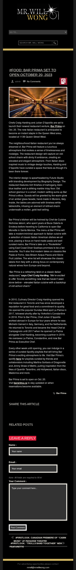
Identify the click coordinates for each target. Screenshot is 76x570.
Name (13, 445)
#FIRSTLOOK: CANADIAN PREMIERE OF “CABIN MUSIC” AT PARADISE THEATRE (40, 539)
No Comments (34, 81)
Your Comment (18, 481)
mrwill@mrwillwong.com (38, 567)
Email (12, 462)
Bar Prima (61, 393)
